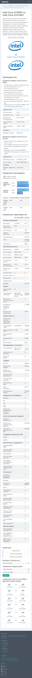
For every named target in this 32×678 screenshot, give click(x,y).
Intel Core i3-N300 (16, 37)
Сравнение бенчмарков (16, 553)
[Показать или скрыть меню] (29, 2)
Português (5, 673)
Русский (4, 675)
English (4, 666)
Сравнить (6, 575)
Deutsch (4, 667)
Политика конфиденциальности (10, 660)
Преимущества (16, 550)
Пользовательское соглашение (9, 658)
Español (4, 671)
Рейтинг (5, 646)
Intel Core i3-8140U (16, 56)
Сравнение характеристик (16, 556)
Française (5, 669)
